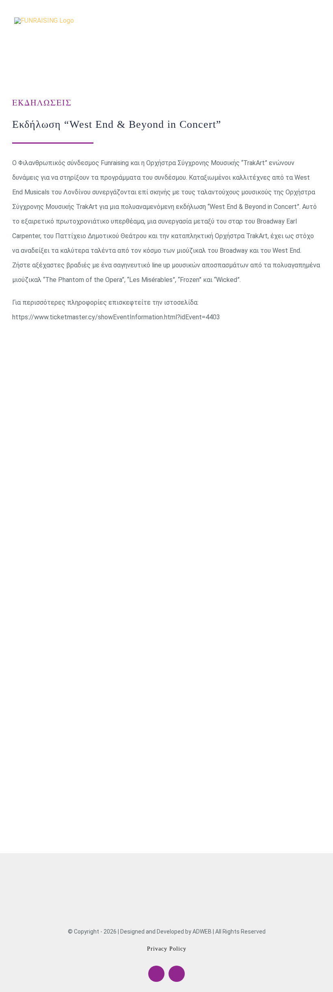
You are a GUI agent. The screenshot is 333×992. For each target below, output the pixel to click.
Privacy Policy (166, 949)
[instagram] (177, 974)
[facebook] (156, 974)
